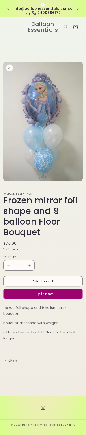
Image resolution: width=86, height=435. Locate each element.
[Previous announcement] (8, 8)
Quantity (9, 257)
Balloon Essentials (35, 425)
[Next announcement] (78, 8)
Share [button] (13, 361)
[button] (9, 27)
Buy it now (43, 294)
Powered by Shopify (62, 425)
